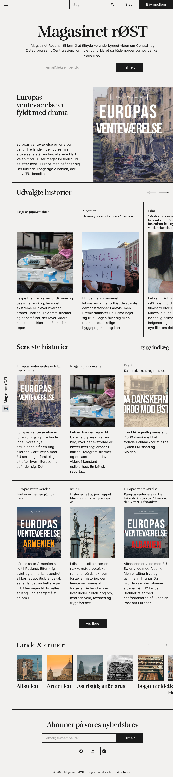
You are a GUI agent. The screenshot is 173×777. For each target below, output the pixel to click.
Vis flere (92, 623)
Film (151, 211)
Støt (128, 4)
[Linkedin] (92, 751)
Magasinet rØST (74, 772)
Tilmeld (130, 67)
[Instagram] (104, 751)
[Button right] (164, 192)
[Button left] (151, 192)
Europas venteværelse (34, 489)
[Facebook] (81, 751)
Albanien (89, 211)
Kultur (75, 489)
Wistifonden (124, 772)
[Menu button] (6, 4)
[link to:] (30, 668)
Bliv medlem (156, 4)
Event (128, 365)
